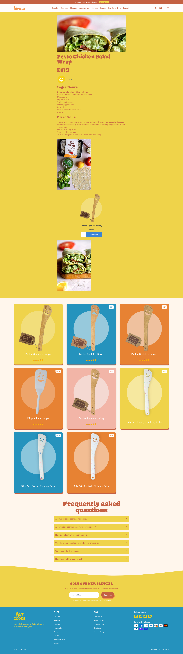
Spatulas (55, 8)
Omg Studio (165, 649)
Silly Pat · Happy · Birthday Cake (144, 422)
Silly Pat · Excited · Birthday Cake (91, 486)
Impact (126, 8)
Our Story (97, 628)
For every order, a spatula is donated (91, 2)
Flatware (73, 8)
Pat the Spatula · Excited (144, 354)
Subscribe (108, 595)
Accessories (84, 8)
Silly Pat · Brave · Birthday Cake (38, 486)
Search (103, 8)
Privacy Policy (107, 601)
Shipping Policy (99, 624)
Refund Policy (99, 620)
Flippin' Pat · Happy (38, 418)
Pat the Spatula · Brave (91, 354)
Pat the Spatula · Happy (38, 354)
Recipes (95, 8)
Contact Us (98, 616)
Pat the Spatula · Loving (91, 418)
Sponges (64, 8)
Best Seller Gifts (114, 8)
